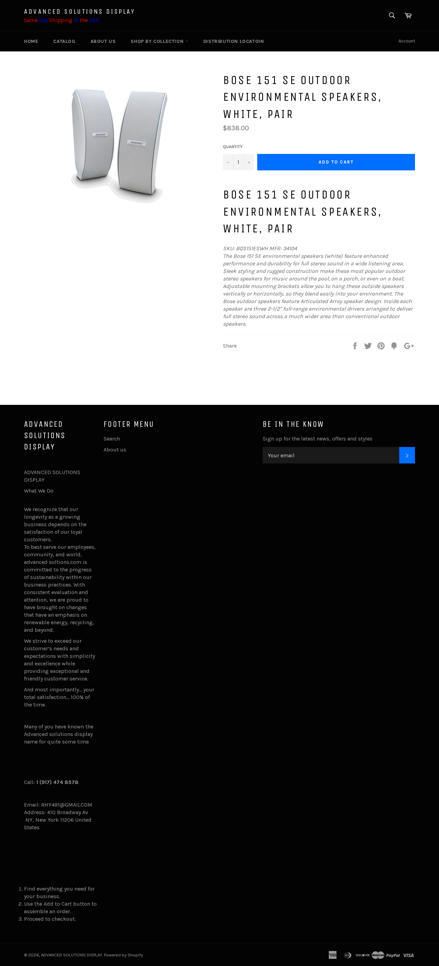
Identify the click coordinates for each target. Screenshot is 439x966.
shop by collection (158, 41)
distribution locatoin (233, 41)
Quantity (232, 146)
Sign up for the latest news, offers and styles (317, 438)
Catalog (64, 41)
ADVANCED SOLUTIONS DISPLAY (79, 11)
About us (103, 41)
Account (407, 41)
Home (31, 41)
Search (112, 438)
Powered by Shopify (123, 954)
